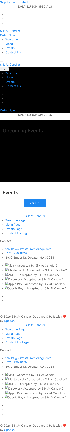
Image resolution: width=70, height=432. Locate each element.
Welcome (11, 39)
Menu (9, 44)
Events (10, 48)
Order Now (7, 35)
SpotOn (9, 321)
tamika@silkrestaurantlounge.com (28, 249)
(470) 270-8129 (16, 253)
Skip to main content (14, 2)
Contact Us (13, 52)
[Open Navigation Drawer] (1, 61)
